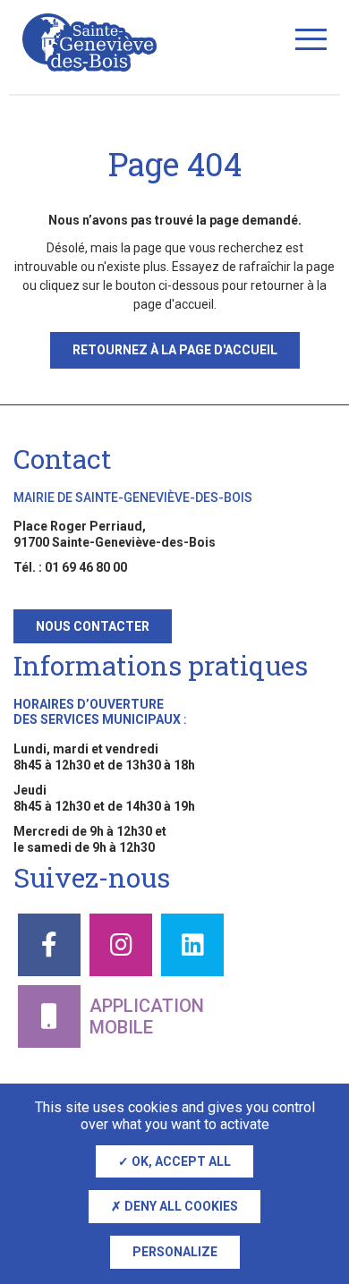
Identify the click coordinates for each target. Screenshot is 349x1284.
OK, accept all (180, 1161)
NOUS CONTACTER (92, 626)
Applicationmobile (146, 1016)
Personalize (174, 1252)
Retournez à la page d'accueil (174, 350)
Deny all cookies (180, 1206)
